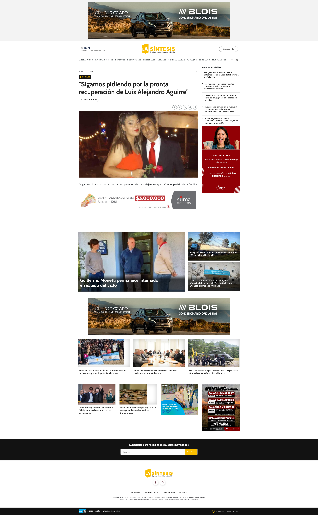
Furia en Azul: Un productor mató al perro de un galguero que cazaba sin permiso (220, 97)
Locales (162, 60)
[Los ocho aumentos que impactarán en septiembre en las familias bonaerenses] (138, 394)
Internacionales (104, 60)
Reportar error (168, 492)
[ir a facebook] (155, 482)
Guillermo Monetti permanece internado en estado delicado (119, 282)
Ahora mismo (86, 60)
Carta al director (151, 492)
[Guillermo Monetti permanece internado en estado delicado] (131, 261)
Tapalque (192, 60)
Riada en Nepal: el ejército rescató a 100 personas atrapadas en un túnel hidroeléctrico (213, 372)
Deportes (120, 60)
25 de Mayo (204, 60)
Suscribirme (191, 452)
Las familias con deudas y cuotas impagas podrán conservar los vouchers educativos (219, 86)
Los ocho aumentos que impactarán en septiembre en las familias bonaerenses (138, 410)
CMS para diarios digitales (228, 511)
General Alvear (176, 60)
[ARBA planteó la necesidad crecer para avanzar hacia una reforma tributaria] (159, 353)
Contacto (183, 492)
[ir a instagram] (162, 482)
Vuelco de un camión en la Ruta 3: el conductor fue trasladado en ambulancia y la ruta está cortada (221, 109)
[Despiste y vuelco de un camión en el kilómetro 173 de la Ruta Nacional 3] (214, 246)
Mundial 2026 (219, 60)
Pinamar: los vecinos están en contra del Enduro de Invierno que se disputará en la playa (102, 372)
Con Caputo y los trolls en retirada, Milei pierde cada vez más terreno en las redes (96, 410)
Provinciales (134, 60)
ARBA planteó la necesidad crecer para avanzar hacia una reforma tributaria (157, 372)
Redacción (135, 492)
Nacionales (149, 60)
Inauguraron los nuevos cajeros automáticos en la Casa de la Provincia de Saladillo (221, 74)
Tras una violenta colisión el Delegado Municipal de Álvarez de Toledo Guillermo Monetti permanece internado (211, 283)
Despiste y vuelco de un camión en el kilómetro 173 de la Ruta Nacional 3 (213, 254)
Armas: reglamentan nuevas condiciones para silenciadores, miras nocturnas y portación (221, 120)
